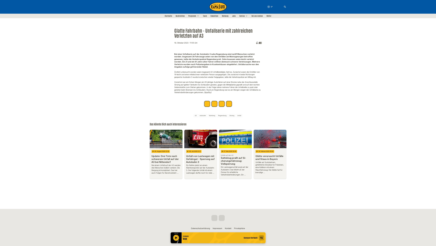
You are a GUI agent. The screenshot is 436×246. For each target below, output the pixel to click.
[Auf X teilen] (214, 104)
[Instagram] (156, 7)
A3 (196, 115)
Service (242, 16)
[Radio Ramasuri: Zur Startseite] (218, 6)
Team (205, 16)
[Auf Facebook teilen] (207, 104)
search (285, 6)
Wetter (269, 16)
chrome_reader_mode (260, 42)
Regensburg (222, 115)
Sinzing (231, 115)
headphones (257, 42)
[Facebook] (152, 7)
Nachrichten (180, 16)
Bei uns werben (257, 16)
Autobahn (203, 115)
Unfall (239, 115)
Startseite (168, 16)
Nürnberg (212, 115)
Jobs (234, 16)
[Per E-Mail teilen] (229, 104)
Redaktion (214, 16)
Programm (192, 16)
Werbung (225, 16)
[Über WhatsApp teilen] (221, 104)
